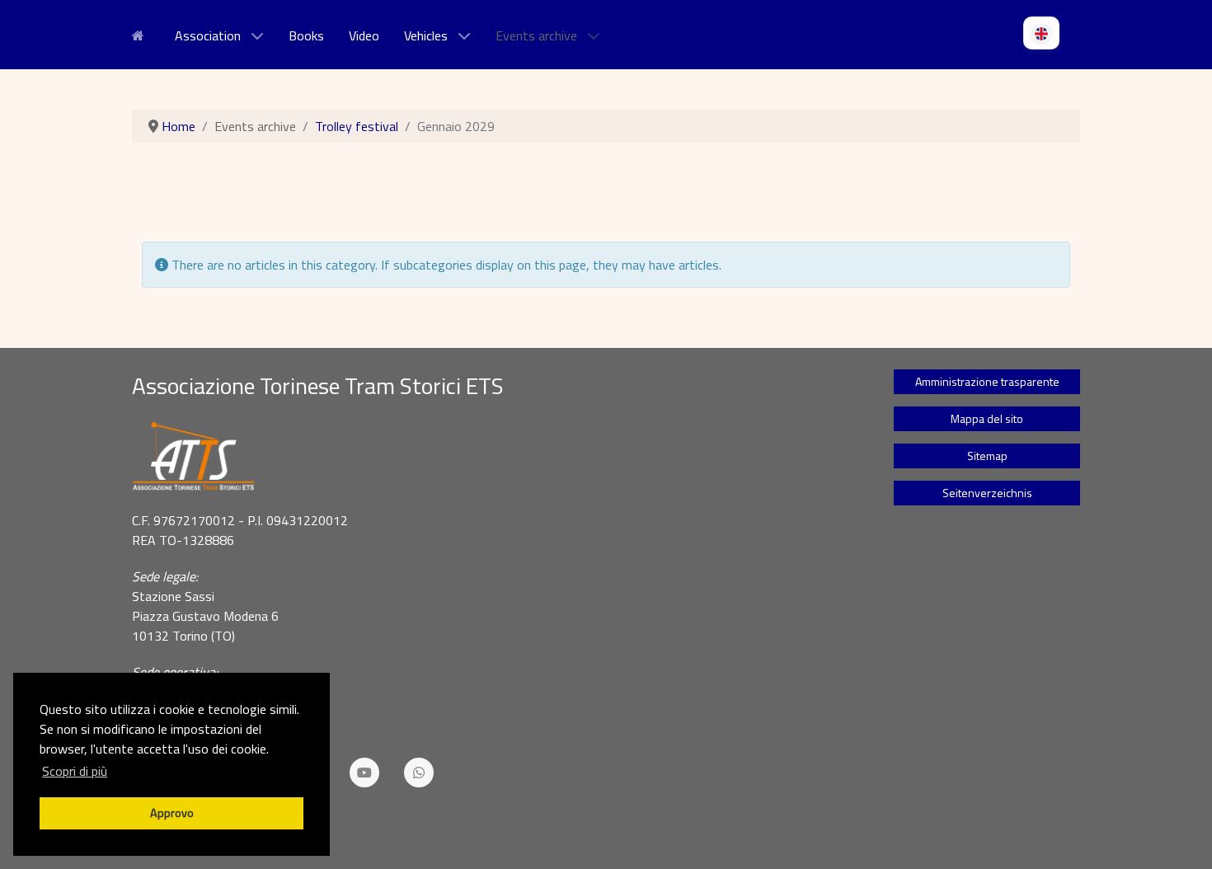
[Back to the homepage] (492, 457)
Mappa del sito (987, 418)
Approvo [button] (172, 813)
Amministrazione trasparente (987, 381)
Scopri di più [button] (74, 771)
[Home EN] (141, 33)
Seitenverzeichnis (987, 492)
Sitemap (987, 455)
